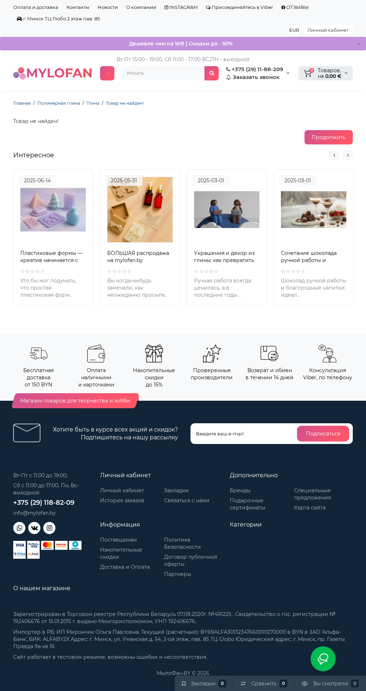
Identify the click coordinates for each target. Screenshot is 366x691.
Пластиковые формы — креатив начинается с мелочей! (51, 260)
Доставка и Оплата (125, 567)
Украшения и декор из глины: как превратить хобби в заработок (224, 260)
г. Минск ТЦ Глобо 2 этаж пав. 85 (61, 18)
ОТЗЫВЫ (297, 7)
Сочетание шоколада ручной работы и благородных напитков (311, 260)
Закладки (176, 490)
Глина (92, 103)
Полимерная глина (58, 103)
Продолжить (329, 137)
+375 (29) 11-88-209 (256, 69)
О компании (141, 7)
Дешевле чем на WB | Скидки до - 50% (181, 43)
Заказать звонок (255, 77)
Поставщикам (118, 540)
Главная (22, 103)
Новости (108, 7)
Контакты (77, 7)
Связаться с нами (186, 500)
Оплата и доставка (35, 7)
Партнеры (177, 574)
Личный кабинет (327, 30)
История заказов (122, 500)
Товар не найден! (125, 103)
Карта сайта (310, 507)
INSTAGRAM (183, 7)
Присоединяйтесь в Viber (242, 7)
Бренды (240, 490)
